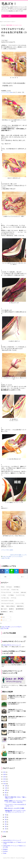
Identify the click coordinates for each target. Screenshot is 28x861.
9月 (6, 792)
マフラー (13, 597)
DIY (2, 586)
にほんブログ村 (5, 558)
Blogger (23, 857)
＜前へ (5, 576)
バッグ (3, 595)
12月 (6, 785)
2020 (4, 774)
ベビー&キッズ (5, 597)
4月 (6, 821)
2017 (4, 781)
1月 (6, 828)
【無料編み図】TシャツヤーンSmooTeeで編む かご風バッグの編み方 (17, 732)
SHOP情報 (17, 586)
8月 (6, 795)
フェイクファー (20, 595)
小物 (2, 606)
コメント (4, 620)
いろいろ (16, 592)
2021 (4, 772)
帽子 (11, 611)
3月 (6, 824)
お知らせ (23, 592)
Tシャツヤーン (5, 589)
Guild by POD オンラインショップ (12, 840)
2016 (4, 783)
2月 (6, 826)
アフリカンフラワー (6, 592)
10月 (6, 790)
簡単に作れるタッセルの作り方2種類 (17, 744)
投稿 (3, 617)
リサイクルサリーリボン (7, 600)
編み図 (11, 608)
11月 (6, 788)
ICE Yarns (9, 586)
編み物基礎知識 (20, 608)
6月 (6, 817)
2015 (4, 831)
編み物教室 (4, 611)
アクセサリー (14, 589)
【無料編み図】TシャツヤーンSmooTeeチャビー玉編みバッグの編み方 (17, 711)
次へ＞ (22, 576)
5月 (6, 819)
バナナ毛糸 (11, 595)
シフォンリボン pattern (7, 92)
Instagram (5, 849)
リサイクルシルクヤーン (7, 603)
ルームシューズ (19, 603)
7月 (6, 815)
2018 (4, 779)
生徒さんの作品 (10, 606)
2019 (4, 776)
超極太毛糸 (20, 606)
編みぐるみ (4, 608)
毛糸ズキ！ (9, 3)
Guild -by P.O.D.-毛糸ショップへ (18, 554)
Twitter (4, 853)
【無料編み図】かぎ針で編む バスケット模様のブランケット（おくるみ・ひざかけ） (17, 697)
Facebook (5, 851)
